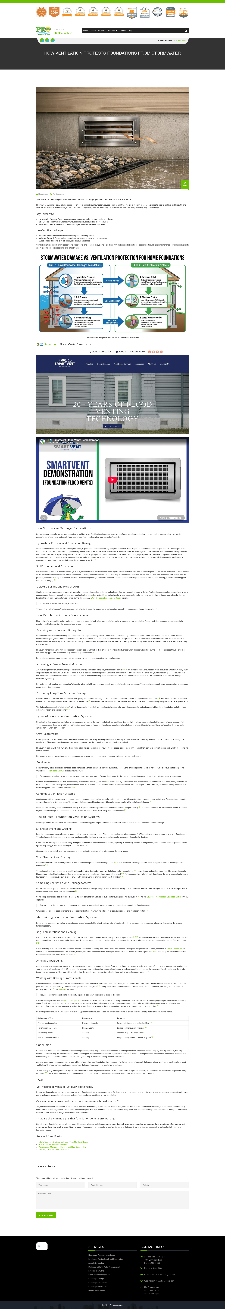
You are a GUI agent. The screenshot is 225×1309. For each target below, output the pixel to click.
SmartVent (51, 344)
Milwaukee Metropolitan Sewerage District (164, 896)
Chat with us (64, 33)
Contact (123, 30)
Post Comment (46, 1215)
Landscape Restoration (98, 1286)
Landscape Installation (97, 1282)
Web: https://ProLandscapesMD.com (159, 1280)
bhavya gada (43, 194)
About (93, 30)
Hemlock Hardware (56, 770)
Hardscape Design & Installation (101, 1255)
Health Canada (173, 948)
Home (85, 30)
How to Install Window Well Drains (53, 1144)
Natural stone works (96, 1290)
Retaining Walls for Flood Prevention (54, 1149)
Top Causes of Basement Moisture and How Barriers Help (62, 1147)
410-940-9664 (180, 40)
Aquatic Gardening (96, 1263)
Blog (131, 30)
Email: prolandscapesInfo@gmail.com (159, 1274)
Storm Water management (99, 1274)
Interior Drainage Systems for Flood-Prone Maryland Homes (63, 1142)
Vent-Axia (62, 989)
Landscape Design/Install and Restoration (105, 1259)
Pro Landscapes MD (72, 1000)
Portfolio (101, 30)
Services (111, 30)
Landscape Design (96, 1278)
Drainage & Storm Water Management (104, 1267)
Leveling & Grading (96, 1270)
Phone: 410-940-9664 (153, 1268)
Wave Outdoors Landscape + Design (106, 598)
